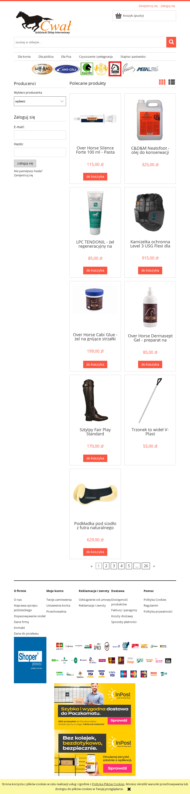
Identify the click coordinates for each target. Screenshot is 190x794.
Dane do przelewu (26, 633)
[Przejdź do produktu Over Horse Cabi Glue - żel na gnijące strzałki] (95, 306)
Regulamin (151, 605)
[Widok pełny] (171, 82)
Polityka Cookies (155, 600)
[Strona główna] (53, 22)
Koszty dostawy (122, 616)
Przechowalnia (56, 611)
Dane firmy (21, 622)
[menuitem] (24, 57)
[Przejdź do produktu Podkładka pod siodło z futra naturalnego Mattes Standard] (95, 494)
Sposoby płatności (123, 622)
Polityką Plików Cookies (108, 784)
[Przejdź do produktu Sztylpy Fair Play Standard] (95, 400)
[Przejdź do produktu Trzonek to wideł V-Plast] (150, 400)
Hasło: (18, 144)
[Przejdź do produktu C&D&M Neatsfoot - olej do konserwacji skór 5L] (150, 119)
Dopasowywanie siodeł (29, 616)
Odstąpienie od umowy (95, 600)
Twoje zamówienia (59, 600)
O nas (18, 600)
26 (146, 565)
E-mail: (19, 127)
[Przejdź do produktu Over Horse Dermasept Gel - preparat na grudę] (150, 306)
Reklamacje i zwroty (92, 605)
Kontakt (19, 628)
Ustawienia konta (58, 605)
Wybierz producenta (28, 92)
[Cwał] (95, 68)
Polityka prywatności (158, 611)
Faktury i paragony (124, 610)
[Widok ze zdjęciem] (162, 82)
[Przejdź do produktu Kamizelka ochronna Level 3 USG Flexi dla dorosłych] (150, 212)
